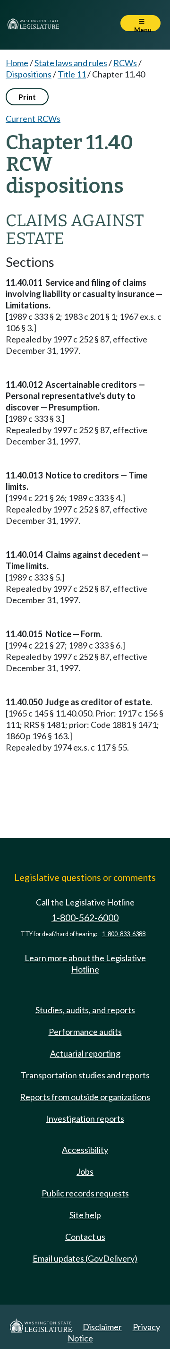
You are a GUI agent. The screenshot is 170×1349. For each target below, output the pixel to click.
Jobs (85, 1171)
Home (17, 63)
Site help (85, 1215)
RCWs (125, 63)
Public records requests (85, 1193)
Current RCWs (33, 118)
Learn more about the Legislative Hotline (85, 963)
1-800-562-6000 (85, 917)
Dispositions (28, 74)
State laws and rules (70, 63)
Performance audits (85, 1031)
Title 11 (72, 74)
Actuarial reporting (85, 1053)
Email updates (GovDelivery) (85, 1258)
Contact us (85, 1236)
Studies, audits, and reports (85, 1010)
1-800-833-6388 (123, 934)
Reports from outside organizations (85, 1097)
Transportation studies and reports (85, 1075)
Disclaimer (102, 1327)
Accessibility (85, 1149)
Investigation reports (85, 1118)
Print (27, 96)
